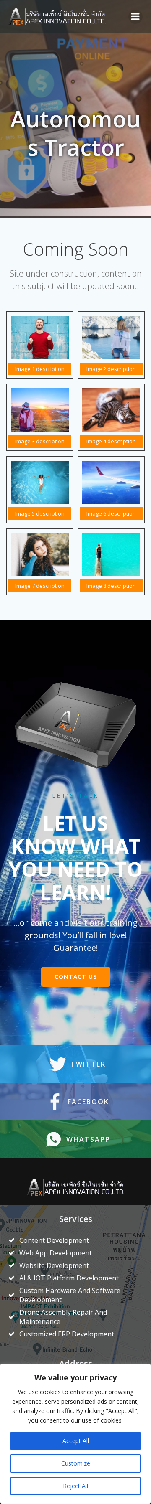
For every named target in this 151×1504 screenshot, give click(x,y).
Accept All (75, 1441)
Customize (75, 1463)
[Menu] (135, 17)
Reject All (75, 1486)
